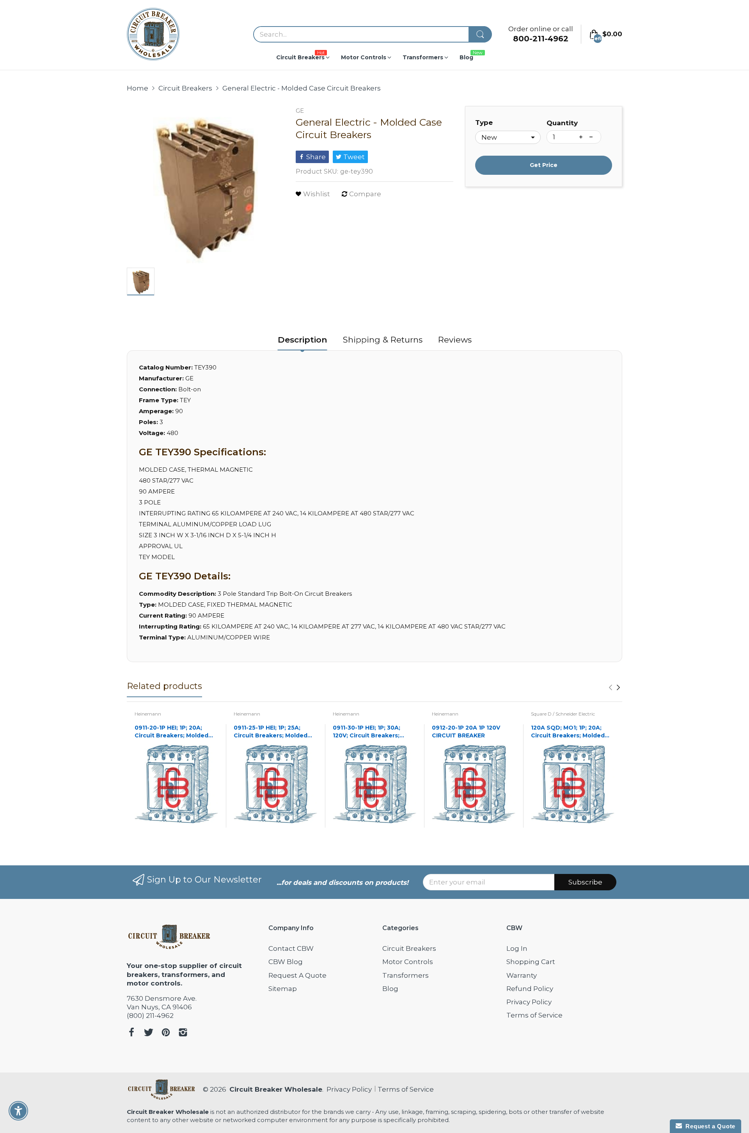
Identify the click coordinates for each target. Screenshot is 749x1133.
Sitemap (282, 989)
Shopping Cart (530, 962)
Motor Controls (407, 962)
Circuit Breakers (409, 948)
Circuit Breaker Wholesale (275, 1089)
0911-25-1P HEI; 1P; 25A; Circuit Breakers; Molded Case (270, 731)
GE (300, 110)
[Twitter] (148, 1033)
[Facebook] (131, 1033)
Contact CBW (291, 948)
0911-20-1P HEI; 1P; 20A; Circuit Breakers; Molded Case (171, 731)
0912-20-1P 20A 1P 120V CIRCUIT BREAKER (466, 731)
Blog (390, 989)
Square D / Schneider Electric (563, 714)
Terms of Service (534, 1015)
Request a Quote (708, 1126)
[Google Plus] (183, 1033)
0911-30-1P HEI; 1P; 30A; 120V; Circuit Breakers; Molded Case (366, 731)
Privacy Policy (529, 1002)
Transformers (405, 975)
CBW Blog (285, 962)
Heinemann (148, 714)
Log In (516, 948)
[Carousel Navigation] (614, 687)
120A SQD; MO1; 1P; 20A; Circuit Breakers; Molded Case (568, 731)
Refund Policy (529, 989)
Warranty (521, 975)
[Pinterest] (165, 1033)
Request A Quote (297, 975)
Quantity (562, 123)
